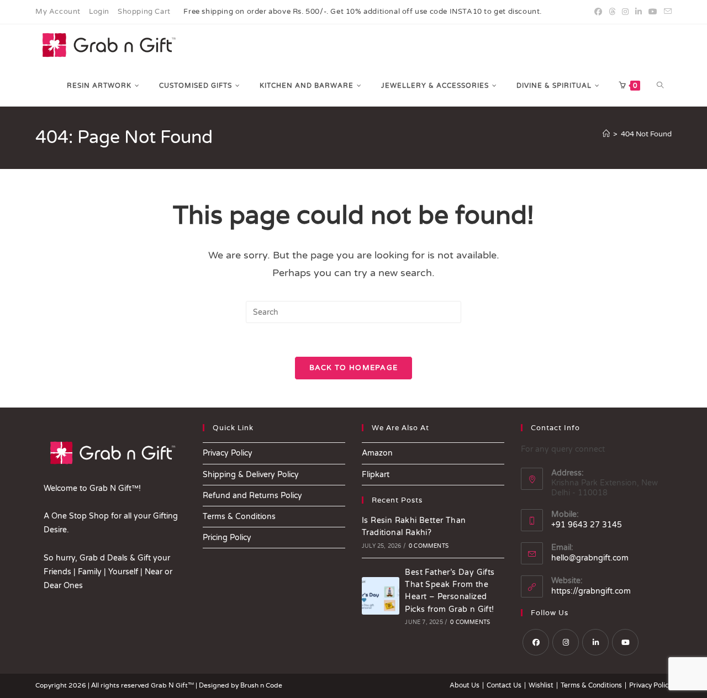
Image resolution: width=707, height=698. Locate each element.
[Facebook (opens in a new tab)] (598, 12)
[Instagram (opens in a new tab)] (625, 12)
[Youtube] (625, 642)
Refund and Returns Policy (252, 495)
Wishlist (541, 685)
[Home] (606, 134)
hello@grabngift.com (590, 558)
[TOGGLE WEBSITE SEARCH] (660, 85)
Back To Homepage (353, 367)
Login (99, 11)
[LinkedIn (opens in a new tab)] (638, 12)
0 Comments (429, 546)
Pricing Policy (227, 537)
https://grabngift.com (591, 591)
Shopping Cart (144, 11)
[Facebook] (536, 642)
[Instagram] (565, 642)
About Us (464, 685)
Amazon (377, 453)
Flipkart (375, 474)
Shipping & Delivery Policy (251, 474)
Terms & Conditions (239, 516)
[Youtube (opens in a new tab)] (653, 12)
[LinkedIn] (595, 642)
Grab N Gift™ (173, 685)
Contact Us (504, 685)
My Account (58, 11)
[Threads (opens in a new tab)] (612, 12)
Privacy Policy (227, 453)
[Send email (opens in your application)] (666, 12)
